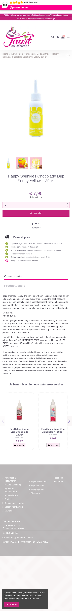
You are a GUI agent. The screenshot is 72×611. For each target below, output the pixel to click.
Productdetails (14, 285)
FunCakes (19, 437)
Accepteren (12, 604)
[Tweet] (36, 224)
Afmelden (35, 493)
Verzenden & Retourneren (10, 479)
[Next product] (68, 55)
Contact (8, 499)
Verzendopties (19, 237)
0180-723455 (12, 533)
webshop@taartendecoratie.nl (19, 537)
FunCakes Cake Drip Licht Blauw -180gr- (53, 430)
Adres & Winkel (11, 495)
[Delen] (32, 224)
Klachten (9, 511)
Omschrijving (13, 276)
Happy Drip (36, 228)
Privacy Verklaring (13, 485)
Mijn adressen (37, 485)
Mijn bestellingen (39, 482)
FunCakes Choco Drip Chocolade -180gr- (19, 432)
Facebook (58, 478)
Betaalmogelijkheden (14, 503)
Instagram (58, 482)
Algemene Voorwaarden (11, 490)
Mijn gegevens (37, 489)
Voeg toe (38, 213)
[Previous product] (67, 55)
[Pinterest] (39, 224)
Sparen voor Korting (14, 507)
